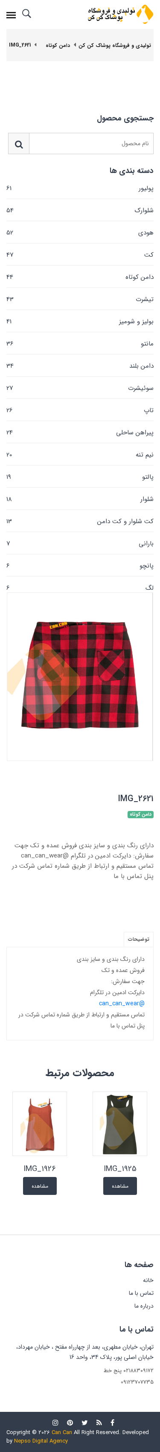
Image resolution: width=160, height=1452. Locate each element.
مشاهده (120, 1186)
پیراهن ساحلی (80, 432)
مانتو (80, 344)
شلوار (80, 499)
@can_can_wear (122, 1003)
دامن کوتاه (80, 277)
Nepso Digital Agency (41, 1441)
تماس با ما (141, 1293)
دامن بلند (80, 366)
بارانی (80, 544)
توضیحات (138, 939)
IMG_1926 (39, 1169)
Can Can (62, 1432)
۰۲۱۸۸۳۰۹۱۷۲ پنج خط (129, 1370)
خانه (148, 1280)
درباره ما (144, 1306)
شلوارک (80, 210)
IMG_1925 (120, 1169)
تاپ (80, 410)
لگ (80, 587)
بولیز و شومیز (80, 321)
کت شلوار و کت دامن (80, 521)
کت (80, 255)
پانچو (80, 566)
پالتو (80, 477)
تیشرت (80, 299)
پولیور (80, 188)
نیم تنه (80, 455)
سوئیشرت (80, 388)
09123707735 (137, 1382)
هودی (80, 233)
